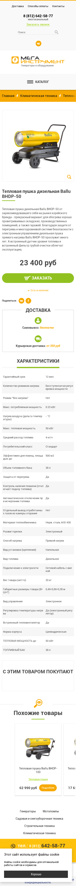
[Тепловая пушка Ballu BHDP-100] (38, 747)
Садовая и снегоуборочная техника (39, 818)
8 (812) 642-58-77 (38, 17)
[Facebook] (28, 301)
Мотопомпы (51, 811)
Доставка (18, 6)
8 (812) (47, 846)
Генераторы (28, 811)
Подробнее (48, 787)
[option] (38, 759)
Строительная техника (39, 826)
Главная (8, 96)
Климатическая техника (38, 96)
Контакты (58, 6)
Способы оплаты (38, 6)
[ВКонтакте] (38, 43)
